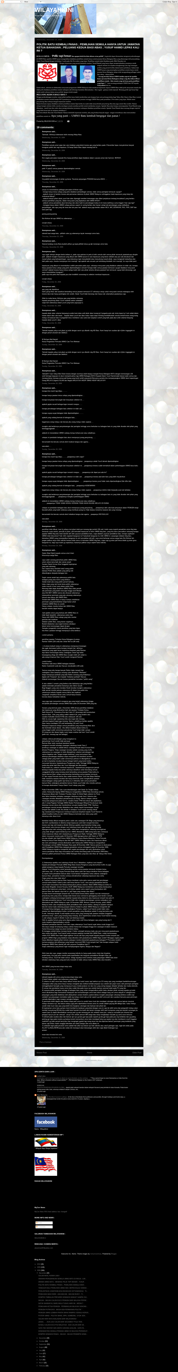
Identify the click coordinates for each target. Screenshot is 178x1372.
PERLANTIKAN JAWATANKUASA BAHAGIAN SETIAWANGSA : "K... (63, 1291)
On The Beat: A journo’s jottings (56, 1097)
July (40, 1350)
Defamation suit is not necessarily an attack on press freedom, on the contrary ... (63, 1078)
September (43, 1344)
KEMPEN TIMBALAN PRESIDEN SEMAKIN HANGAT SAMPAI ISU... (63, 1297)
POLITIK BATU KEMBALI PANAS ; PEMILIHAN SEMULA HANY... (61, 1285)
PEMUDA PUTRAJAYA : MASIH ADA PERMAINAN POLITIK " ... (61, 1310)
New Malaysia (42, 1095)
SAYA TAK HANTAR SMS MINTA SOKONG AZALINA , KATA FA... (61, 1328)
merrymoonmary (95, 1254)
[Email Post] (68, 121)
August (41, 1347)
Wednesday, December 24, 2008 (53, 137)
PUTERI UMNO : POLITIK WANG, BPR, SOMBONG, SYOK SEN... (62, 1316)
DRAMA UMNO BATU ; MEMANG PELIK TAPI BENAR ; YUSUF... (61, 1282)
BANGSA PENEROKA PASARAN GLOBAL (51, 1087)
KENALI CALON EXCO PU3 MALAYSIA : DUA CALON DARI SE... (61, 1325)
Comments (41, 1227)
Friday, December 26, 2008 (51, 282)
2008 (39, 1270)
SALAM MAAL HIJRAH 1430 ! (49, 1276)
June (41, 1353)
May (41, 1356)
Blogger (113, 1254)
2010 (39, 1264)
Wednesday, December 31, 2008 (53, 1038)
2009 (39, 1267)
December (43, 1273)
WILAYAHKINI (54, 9)
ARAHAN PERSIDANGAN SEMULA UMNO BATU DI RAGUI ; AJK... (62, 1279)
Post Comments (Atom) (94, 1060)
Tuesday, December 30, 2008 (52, 969)
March (41, 1363)
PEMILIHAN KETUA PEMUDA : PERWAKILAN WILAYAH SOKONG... (63, 1306)
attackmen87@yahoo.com (44, 1248)
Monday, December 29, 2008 (52, 522)
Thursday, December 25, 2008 (52, 182)
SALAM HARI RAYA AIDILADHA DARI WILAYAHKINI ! (57, 1319)
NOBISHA (40, 1085)
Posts (39, 1223)
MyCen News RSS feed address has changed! (51, 1212)
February (42, 1366)
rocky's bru (41, 1076)
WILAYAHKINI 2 (40, 1238)
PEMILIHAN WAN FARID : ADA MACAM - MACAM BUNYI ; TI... (61, 1294)
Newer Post (42, 1053)
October (42, 1341)
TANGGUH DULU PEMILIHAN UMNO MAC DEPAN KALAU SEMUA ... (63, 1288)
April (41, 1360)
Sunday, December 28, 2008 (52, 345)
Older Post (136, 1053)
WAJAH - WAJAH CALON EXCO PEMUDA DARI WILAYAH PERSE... (63, 1300)
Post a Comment (45, 1042)
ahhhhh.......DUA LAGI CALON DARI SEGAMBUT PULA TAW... (60, 1322)
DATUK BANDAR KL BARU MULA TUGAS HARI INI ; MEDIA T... (61, 1303)
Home (89, 1053)
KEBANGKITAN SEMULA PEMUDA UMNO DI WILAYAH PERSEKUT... (63, 1331)
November (43, 1338)
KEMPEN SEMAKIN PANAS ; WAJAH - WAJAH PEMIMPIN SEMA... (63, 1334)
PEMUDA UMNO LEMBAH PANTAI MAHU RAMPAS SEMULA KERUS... (64, 1313)
